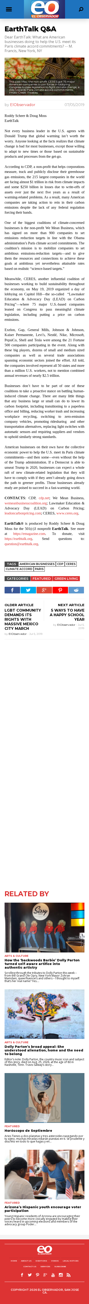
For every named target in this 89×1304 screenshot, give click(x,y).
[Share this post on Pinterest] (60, 590)
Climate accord (19, 569)
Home (14, 1261)
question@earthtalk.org (21, 544)
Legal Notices (71, 1261)
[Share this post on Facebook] (12, 590)
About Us (26, 1261)
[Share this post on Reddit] (76, 590)
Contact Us (29, 1266)
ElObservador (22, 105)
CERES (71, 564)
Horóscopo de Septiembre (28, 1131)
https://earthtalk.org (18, 539)
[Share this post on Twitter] (28, 590)
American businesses (37, 564)
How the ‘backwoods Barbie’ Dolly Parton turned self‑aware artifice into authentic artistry (42, 964)
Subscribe (60, 1266)
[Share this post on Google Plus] (44, 590)
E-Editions (41, 1261)
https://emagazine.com (29, 534)
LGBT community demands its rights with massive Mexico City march (23, 619)
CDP (60, 564)
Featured (42, 579)
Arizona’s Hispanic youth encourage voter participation (43, 1209)
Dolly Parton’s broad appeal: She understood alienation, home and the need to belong (44, 1050)
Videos (55, 1261)
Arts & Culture (17, 955)
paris (39, 569)
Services (45, 1266)
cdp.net (44, 498)
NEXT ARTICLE (71, 605)
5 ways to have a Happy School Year (67, 615)
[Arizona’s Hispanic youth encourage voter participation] (44, 1174)
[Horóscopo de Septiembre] (44, 1098)
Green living (66, 579)
